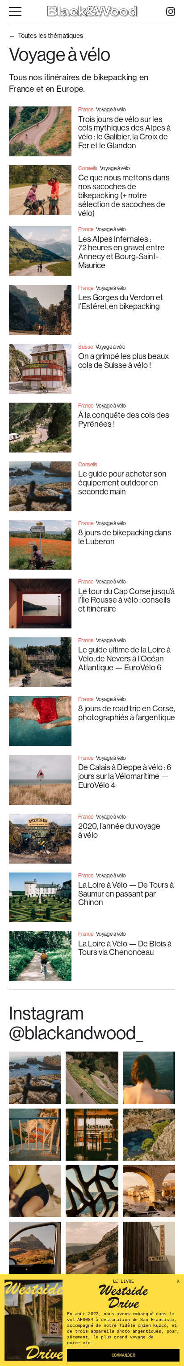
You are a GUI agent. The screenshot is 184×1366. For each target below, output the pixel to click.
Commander (123, 1355)
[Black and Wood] (92, 12)
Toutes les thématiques (50, 36)
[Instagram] (170, 11)
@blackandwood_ (76, 1032)
